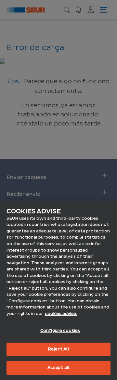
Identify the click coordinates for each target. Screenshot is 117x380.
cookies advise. (61, 313)
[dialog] (58, 290)
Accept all (58, 367)
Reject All (58, 349)
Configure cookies (60, 330)
